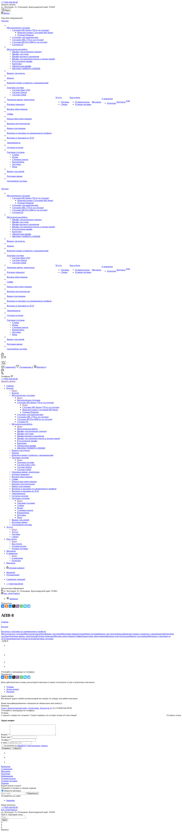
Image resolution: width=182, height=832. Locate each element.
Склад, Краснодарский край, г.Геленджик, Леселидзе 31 (26, 708)
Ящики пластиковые (139, 636)
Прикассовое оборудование (93, 636)
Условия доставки (9, 781)
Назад (14, 390)
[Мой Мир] (10, 606)
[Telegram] (28, 606)
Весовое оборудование (64, 636)
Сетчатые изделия (27, 639)
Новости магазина (12, 791)
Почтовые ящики (70, 634)
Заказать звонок (8, 381)
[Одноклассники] (6, 606)
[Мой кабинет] (2, 355)
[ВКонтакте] (2, 606)
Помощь (5, 783)
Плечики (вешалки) (45, 636)
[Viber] (17, 606)
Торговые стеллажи (26, 503)
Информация (7, 776)
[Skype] (25, 606)
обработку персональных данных (32, 745)
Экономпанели (12, 639)
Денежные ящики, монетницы (23, 636)
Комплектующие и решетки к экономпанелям (144, 634)
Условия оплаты (8, 778)
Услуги (15, 532)
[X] (13, 606)
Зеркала (120, 634)
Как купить (17, 544)
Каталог (15, 393)
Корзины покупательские (118, 636)
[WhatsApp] (21, 606)
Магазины (5, 771)
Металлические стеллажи (28, 400)
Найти (4, 820)
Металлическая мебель (27, 429)
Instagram (14, 599)
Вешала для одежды (107, 634)
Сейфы (78, 636)
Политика (5, 774)
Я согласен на (26, 745)
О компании (17, 558)
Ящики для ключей (53, 634)
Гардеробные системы (88, 634)
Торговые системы (25, 462)
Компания (5, 766)
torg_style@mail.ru (12, 593)
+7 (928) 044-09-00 (9, 2)
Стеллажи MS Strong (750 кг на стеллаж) (40, 407)
